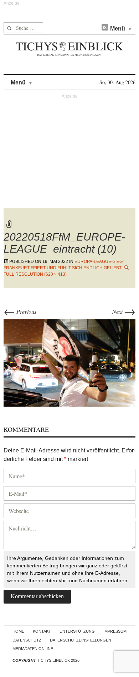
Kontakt (42, 631)
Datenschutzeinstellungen (80, 640)
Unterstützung (77, 631)
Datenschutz (26, 640)
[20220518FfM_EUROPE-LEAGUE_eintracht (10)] (69, 362)
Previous (20, 311)
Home (18, 631)
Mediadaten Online (32, 648)
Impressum (115, 631)
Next (123, 311)
